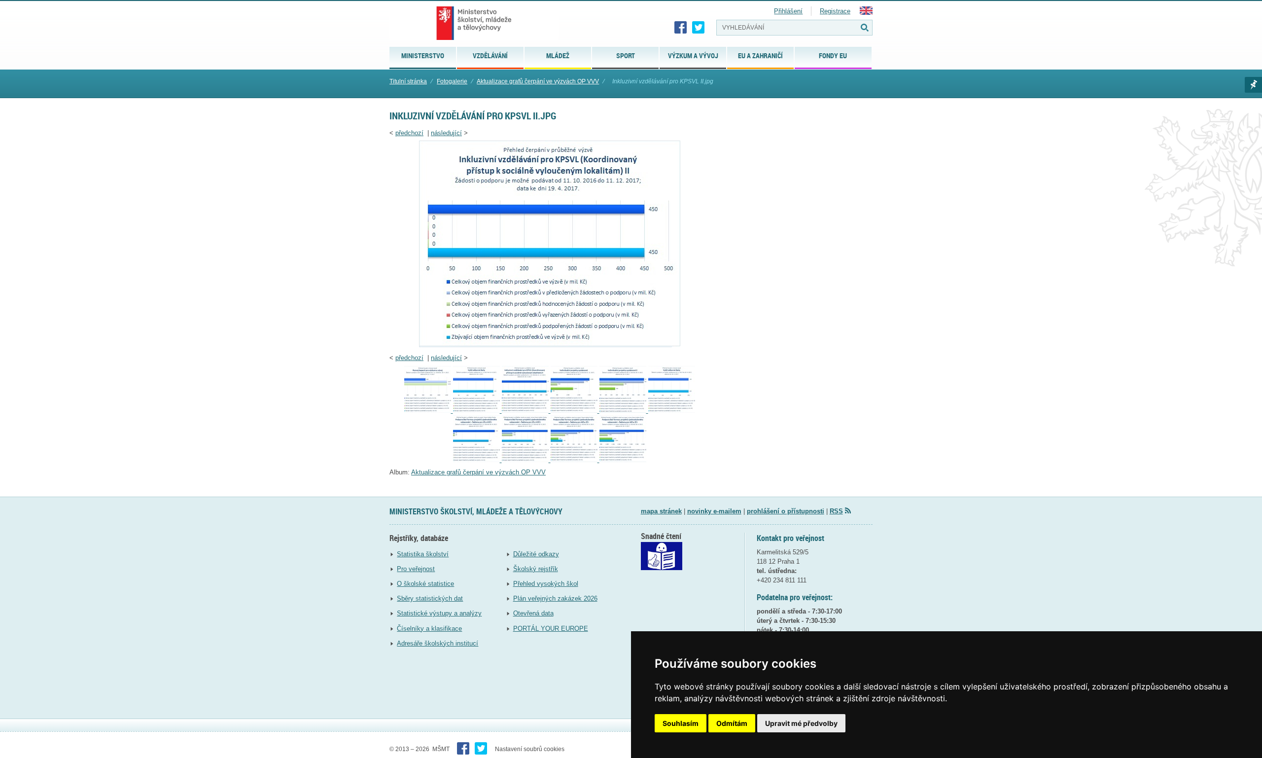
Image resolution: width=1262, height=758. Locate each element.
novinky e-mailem (714, 511)
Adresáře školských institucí (437, 643)
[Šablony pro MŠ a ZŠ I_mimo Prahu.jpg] (622, 460)
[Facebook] (680, 27)
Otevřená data (533, 613)
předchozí (409, 133)
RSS (836, 511)
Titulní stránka (408, 81)
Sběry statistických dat (430, 598)
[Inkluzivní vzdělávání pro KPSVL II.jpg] (549, 345)
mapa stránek (661, 511)
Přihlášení (788, 11)
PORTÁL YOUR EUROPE (550, 628)
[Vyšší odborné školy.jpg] (477, 410)
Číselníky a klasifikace (429, 628)
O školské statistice (425, 583)
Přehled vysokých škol (545, 583)
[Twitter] (698, 27)
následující (446, 133)
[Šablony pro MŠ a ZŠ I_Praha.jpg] (575, 460)
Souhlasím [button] (681, 723)
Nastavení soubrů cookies (529, 749)
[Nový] (428, 410)
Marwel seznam (1253, 85)
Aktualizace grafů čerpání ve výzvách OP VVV (538, 81)
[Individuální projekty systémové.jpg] (575, 410)
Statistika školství (423, 554)
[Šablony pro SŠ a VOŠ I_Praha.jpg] (477, 460)
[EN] (866, 12)
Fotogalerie (452, 81)
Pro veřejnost (416, 569)
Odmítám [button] (731, 723)
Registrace (835, 11)
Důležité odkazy (536, 554)
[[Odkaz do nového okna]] (661, 568)
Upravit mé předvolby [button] (801, 723)
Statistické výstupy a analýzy (439, 613)
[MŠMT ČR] (474, 23)
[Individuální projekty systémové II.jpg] (623, 410)
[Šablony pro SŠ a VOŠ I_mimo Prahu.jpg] (526, 460)
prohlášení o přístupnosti (785, 511)
